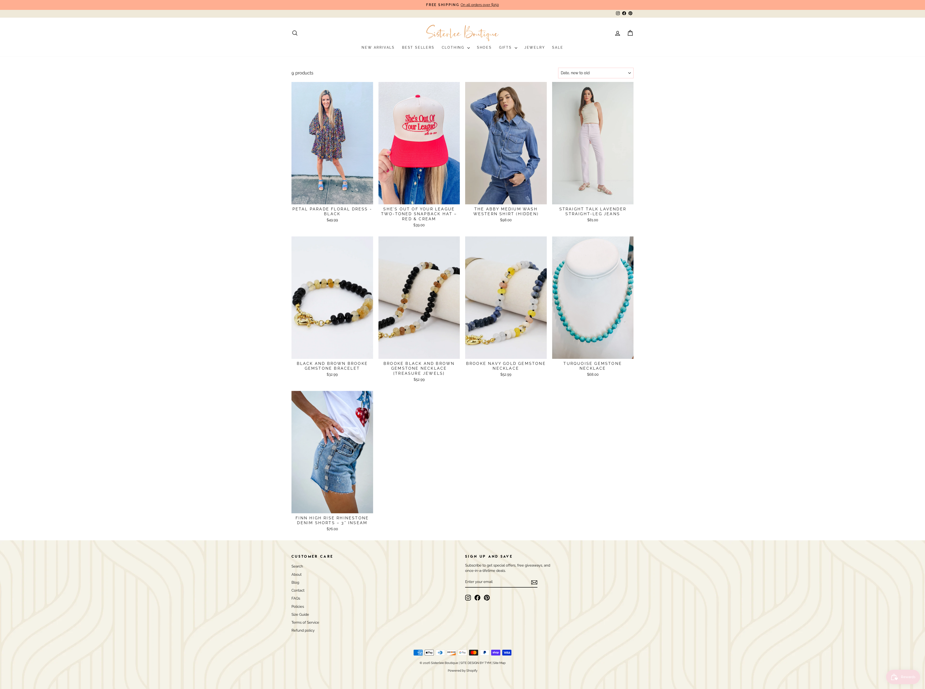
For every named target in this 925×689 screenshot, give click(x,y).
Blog (295, 582)
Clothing (454, 47)
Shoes (484, 47)
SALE (557, 47)
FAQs (295, 598)
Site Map (499, 663)
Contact (297, 590)
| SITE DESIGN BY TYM (475, 663)
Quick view (332, 198)
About (296, 574)
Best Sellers (418, 47)
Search (297, 566)
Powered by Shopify (462, 670)
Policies (297, 606)
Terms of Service (305, 622)
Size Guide (300, 614)
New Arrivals (378, 47)
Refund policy (303, 630)
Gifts (506, 47)
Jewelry (534, 47)
